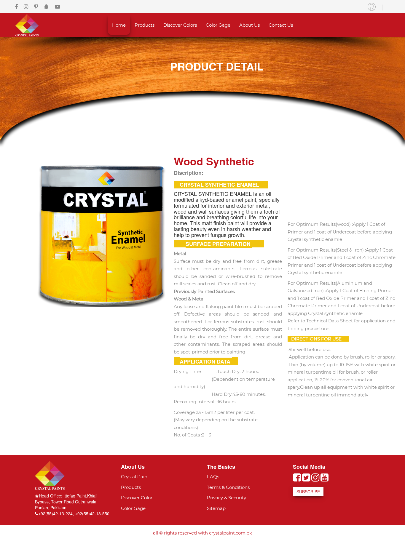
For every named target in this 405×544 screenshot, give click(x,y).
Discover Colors (180, 25)
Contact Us (281, 25)
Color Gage (218, 25)
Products (144, 25)
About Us (249, 25)
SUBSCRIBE (308, 492)
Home (119, 25)
